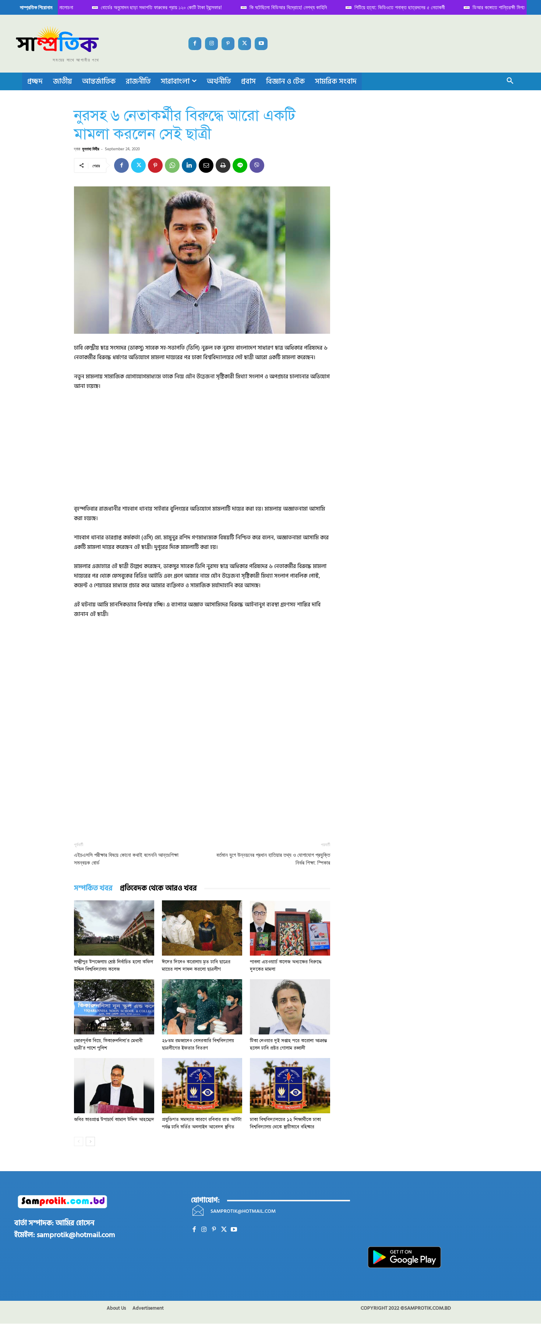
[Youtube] (261, 43)
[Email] (206, 165)
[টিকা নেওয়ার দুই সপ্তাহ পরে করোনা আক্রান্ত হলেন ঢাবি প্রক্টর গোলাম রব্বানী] (290, 1006)
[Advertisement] (202, 452)
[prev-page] (78, 1141)
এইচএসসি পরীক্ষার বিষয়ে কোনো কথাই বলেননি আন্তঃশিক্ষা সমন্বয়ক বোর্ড (126, 859)
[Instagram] (211, 43)
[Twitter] (244, 43)
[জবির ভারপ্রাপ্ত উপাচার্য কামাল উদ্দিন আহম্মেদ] (114, 1085)
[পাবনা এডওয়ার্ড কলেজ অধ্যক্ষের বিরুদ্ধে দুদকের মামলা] (290, 928)
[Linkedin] (189, 165)
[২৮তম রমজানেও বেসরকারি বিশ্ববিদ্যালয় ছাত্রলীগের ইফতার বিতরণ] (202, 1006)
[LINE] (240, 165)
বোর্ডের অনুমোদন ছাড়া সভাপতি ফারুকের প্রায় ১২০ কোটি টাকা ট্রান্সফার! (151, 7)
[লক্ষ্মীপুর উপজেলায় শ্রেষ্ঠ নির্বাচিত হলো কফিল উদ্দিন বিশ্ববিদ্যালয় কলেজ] (114, 928)
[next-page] (90, 1141)
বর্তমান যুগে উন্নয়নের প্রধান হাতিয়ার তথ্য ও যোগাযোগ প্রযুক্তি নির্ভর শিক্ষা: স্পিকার (273, 859)
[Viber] (257, 165)
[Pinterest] (228, 43)
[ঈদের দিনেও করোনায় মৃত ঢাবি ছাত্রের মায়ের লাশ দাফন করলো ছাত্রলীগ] (202, 928)
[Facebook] (194, 43)
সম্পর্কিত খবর (93, 888)
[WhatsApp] (172, 165)
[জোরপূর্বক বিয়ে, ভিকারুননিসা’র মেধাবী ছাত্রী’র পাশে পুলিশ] (114, 1006)
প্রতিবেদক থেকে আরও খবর (158, 888)
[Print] (223, 165)
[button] (510, 81)
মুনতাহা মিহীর (90, 148)
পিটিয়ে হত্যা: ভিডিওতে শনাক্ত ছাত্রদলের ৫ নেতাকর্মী (390, 7)
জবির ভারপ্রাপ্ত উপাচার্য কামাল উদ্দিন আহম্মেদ (114, 1119)
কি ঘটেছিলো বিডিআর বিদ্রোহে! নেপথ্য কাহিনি (278, 7)
